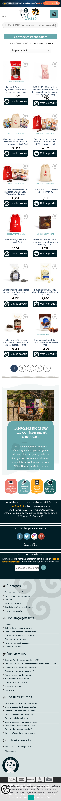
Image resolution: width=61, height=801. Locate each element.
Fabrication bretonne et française (20, 631)
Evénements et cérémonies (17, 678)
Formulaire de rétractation (17, 642)
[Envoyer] (54, 25)
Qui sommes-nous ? (14, 592)
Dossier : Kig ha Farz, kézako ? (18, 729)
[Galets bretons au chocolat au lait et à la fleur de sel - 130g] (16, 273)
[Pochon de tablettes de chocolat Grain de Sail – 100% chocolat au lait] (45, 122)
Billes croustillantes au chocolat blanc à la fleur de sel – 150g (45, 292)
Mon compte (11, 751)
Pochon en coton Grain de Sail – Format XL (45, 190)
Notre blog (30, 544)
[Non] (57, 793)
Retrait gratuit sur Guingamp (18, 675)
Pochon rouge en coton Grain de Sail (16, 240)
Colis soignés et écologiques (18, 628)
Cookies (8, 599)
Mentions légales (13, 603)
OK (31, 797)
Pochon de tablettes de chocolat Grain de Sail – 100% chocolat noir (15, 191)
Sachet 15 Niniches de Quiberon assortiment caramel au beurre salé (16, 89)
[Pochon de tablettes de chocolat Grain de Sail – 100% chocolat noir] (16, 173)
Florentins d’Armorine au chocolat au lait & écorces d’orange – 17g (45, 242)
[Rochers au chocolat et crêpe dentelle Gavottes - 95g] (45, 323)
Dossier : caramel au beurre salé (20, 714)
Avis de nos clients (13, 610)
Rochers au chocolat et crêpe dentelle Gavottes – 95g (45, 342)
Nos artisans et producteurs (18, 596)
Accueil (10, 43)
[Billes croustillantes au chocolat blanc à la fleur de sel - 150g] (45, 273)
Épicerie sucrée (22, 43)
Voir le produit (19, 101)
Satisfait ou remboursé (15, 639)
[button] (4, 14)
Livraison (9, 624)
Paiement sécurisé (13, 646)
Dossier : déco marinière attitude (20, 725)
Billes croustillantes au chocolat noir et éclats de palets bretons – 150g (15, 342)
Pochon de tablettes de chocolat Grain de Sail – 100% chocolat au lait (45, 141)
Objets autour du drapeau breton (20, 707)
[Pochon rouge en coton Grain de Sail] (16, 223)
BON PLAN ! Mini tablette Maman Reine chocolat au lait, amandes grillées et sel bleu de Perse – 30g (45, 91)
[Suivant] (47, 368)
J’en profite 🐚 (51, 3)
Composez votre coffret (16, 682)
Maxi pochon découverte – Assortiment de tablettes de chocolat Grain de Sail (16, 141)
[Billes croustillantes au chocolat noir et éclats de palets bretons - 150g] (16, 323)
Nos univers (10, 689)
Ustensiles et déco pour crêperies (20, 710)
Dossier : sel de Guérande (16, 718)
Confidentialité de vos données (19, 635)
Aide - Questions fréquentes (18, 746)
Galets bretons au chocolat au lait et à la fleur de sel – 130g (16, 292)
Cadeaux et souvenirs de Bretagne (21, 703)
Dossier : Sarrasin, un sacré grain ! (20, 733)
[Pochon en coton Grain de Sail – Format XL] (45, 173)
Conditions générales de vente (19, 607)
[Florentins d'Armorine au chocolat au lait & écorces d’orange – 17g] (45, 223)
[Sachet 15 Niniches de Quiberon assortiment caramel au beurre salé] (16, 71)
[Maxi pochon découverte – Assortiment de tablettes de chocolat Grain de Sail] (16, 122)
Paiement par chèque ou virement (20, 667)
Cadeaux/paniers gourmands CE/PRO (22, 660)
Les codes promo (13, 686)
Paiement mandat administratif (19, 671)
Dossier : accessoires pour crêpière (21, 722)
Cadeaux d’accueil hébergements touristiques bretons (30, 663)
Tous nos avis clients (38, 506)
